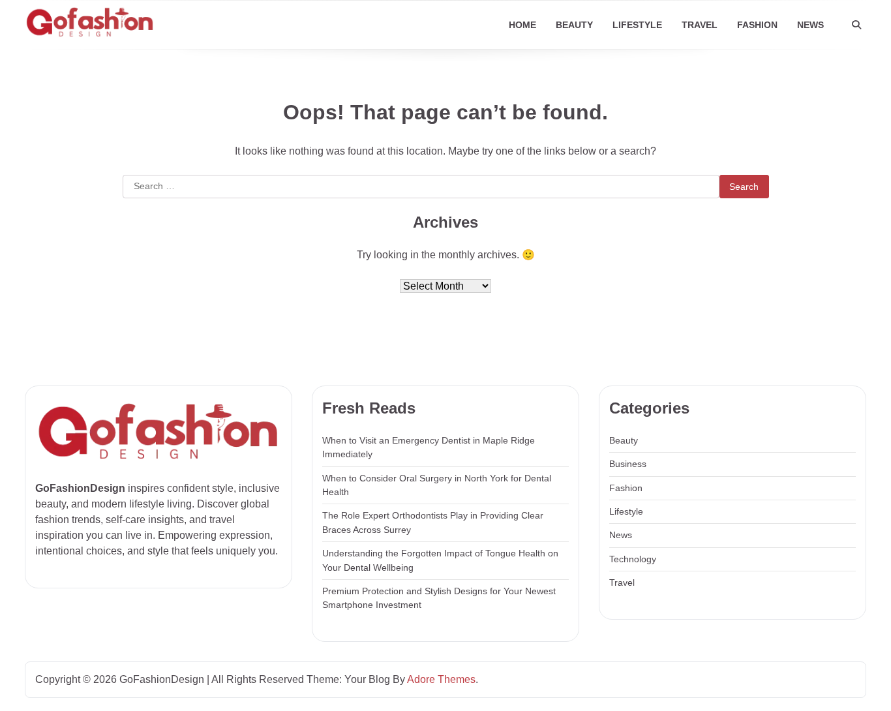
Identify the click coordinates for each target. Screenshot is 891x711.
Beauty (574, 25)
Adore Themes (441, 679)
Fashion (757, 25)
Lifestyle (637, 25)
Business (627, 464)
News (810, 25)
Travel (699, 25)
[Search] (856, 25)
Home (522, 25)
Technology (632, 559)
